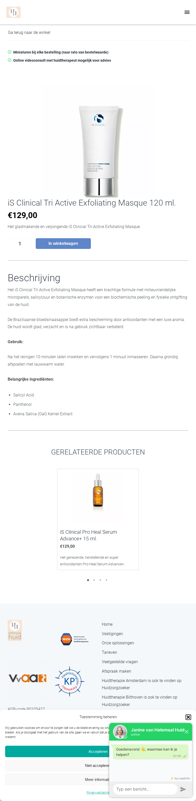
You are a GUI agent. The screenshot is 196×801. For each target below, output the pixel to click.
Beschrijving (34, 278)
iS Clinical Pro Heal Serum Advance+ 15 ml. (88, 535)
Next (184, 519)
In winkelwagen (63, 243)
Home (107, 624)
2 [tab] (94, 581)
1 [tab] (88, 581)
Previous (11, 519)
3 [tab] (101, 581)
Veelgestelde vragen (120, 661)
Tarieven (109, 652)
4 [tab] (107, 581)
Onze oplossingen (118, 642)
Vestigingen (112, 633)
